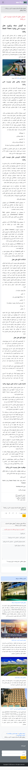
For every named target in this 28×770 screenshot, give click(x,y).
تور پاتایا (19, 78)
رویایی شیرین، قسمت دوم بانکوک (18, 640)
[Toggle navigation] (3, 2)
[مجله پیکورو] (21, 2)
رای (24, 516)
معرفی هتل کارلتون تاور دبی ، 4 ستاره (18, 709)
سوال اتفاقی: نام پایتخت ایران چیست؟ (16, 561)
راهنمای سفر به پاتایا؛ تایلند (20, 677)
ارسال (23, 569)
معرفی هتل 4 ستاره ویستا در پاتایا (19, 602)
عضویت (23, 757)
